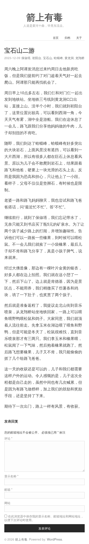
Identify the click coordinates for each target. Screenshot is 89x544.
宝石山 (47, 58)
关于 (79, 38)
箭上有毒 (44, 17)
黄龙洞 (69, 58)
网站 (7, 503)
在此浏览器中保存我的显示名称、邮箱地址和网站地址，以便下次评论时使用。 (44, 518)
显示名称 (11, 476)
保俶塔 (25, 58)
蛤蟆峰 (58, 58)
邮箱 (8, 489)
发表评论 (44, 528)
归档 (67, 38)
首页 (56, 38)
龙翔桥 (79, 58)
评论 (8, 438)
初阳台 (36, 58)
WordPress (54, 539)
